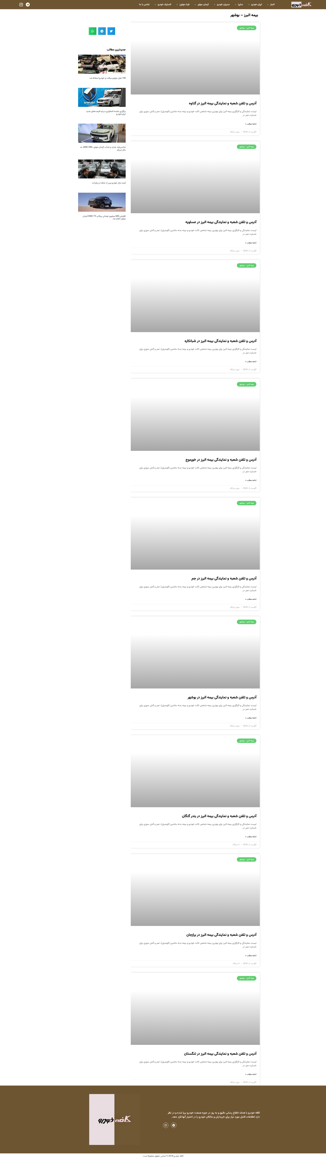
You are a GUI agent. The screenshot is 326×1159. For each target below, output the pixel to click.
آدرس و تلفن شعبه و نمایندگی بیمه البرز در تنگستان (220, 1054)
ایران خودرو (256, 4)
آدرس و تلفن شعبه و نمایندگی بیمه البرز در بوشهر (222, 697)
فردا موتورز (184, 4)
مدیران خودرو (223, 4)
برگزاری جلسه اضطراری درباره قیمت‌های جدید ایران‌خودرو (106, 113)
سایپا (240, 4)
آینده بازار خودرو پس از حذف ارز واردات (109, 183)
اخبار (272, 4)
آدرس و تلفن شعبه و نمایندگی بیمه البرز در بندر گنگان (219, 816)
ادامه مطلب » (250, 124)
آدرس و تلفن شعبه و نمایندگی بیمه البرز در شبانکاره (220, 341)
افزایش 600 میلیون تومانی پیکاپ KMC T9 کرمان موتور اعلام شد (104, 218)
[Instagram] (21, 4)
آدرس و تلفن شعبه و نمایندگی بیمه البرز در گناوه (222, 103)
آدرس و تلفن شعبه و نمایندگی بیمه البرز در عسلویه (220, 222)
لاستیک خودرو (164, 4)
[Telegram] (27, 4)
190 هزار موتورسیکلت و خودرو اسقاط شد (107, 78)
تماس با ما (144, 4)
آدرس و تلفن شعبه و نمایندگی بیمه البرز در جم (224, 578)
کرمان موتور (203, 4)
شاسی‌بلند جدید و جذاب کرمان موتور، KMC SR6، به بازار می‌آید (103, 149)
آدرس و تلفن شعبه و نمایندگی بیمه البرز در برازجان (221, 935)
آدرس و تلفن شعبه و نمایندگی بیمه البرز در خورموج (221, 460)
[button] (111, 31)
